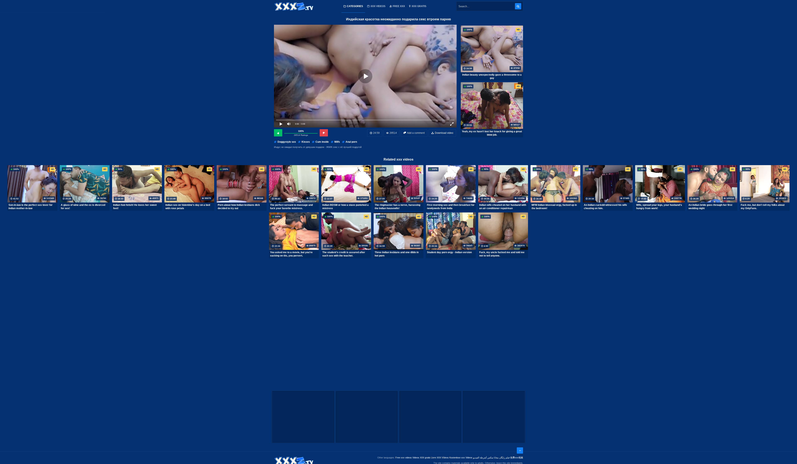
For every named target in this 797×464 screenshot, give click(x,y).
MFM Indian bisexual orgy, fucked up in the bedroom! (554, 207)
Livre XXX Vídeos (440, 457)
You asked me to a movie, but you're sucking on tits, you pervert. (291, 254)
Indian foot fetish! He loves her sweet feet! (135, 207)
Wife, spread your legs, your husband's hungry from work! (659, 207)
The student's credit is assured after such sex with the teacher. (343, 254)
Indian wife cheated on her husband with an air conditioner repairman (502, 207)
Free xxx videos (403, 457)
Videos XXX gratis (421, 457)
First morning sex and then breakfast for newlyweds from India (450, 207)
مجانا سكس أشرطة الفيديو (486, 457)
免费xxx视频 (516, 457)
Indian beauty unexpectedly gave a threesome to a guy (492, 76)
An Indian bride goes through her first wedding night (710, 207)
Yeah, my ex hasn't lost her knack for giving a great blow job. (492, 133)
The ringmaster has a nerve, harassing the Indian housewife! (397, 207)
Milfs (337, 141)
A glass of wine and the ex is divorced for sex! (83, 207)
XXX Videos (377, 6)
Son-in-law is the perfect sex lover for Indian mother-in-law (31, 207)
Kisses (306, 141)
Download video (444, 132)
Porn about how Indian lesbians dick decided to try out (239, 207)
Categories (355, 6)
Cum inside (322, 141)
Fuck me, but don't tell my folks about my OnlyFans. (763, 207)
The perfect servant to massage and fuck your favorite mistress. (291, 207)
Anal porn (351, 141)
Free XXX (399, 6)
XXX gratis (419, 6)
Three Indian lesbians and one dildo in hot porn (397, 254)
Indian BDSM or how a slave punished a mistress (345, 207)
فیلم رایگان (504, 457)
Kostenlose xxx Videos (460, 457)
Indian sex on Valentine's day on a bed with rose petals (187, 207)
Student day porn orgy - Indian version (449, 252)
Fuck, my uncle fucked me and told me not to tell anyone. (501, 254)
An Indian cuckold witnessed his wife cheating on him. (605, 207)
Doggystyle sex (286, 141)
